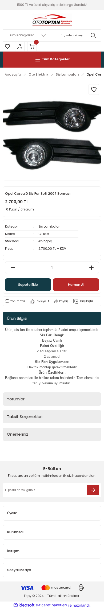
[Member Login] (20, 46)
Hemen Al (76, 284)
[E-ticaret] (51, 605)
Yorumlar (16, 399)
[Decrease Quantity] (12, 267)
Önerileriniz (17, 434)
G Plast (43, 234)
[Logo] (52, 20)
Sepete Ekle (28, 284)
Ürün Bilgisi (17, 318)
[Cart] (32, 46)
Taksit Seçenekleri (24, 416)
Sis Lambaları (49, 226)
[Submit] (93, 490)
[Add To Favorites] (94, 89)
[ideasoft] (24, 605)
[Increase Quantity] (91, 267)
